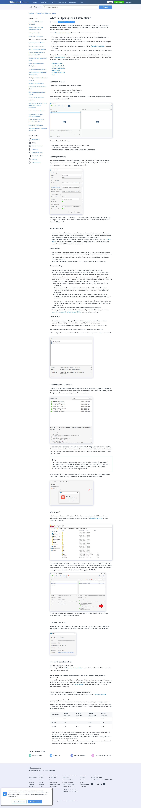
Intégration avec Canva (68, 784)
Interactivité (65, 777)
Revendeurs (83, 786)
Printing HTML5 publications (36, 83)
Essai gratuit (119, 2)
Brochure (41, 782)
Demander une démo (96, 777)
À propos (82, 777)
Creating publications (58, 68)
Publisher (25, 2)
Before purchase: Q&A (34, 33)
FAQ (53, 74)
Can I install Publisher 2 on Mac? (37, 49)
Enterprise (31, 784)
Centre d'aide (52, 777)
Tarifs (30, 780)
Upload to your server (96, 518)
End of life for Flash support (36, 125)
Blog (50, 780)
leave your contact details (74, 668)
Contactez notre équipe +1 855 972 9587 (101, 780)
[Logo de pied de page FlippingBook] (35, 768)
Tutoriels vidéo (53, 786)
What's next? (56, 70)
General (54, 13)
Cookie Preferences (72, 801)
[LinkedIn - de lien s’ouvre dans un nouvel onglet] (101, 784)
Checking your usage (58, 72)
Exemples (31, 782)
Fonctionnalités (33, 777)
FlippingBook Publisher (43, 13)
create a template (60, 57)
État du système (84, 784)
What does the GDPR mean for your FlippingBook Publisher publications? (38, 105)
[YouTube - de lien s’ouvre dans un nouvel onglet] (104, 784)
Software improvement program (37, 111)
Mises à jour (32, 786)
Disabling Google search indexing (37, 69)
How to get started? (58, 66)
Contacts (82, 780)
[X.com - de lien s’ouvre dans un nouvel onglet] (98, 784)
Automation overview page (63, 33)
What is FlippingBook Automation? (38, 39)
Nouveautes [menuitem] (62, 2)
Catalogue (41, 780)
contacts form (79, 684)
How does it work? (57, 63)
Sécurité (82, 782)
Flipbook (41, 777)
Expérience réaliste (67, 780)
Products (31, 13)
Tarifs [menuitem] (53, 2)
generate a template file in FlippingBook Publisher (67, 312)
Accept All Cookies (35, 802)
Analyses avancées (67, 782)
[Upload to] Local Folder (98, 46)
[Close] (51, 789)
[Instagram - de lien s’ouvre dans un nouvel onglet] (95, 784)
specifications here (100, 694)
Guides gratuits (53, 782)
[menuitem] (34, 2)
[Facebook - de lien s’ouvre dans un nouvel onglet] (92, 784)
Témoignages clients (54, 784)
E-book (41, 786)
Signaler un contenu (61, 801)
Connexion (129, 2)
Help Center (34, 7)
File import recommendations (36, 46)
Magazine (41, 784)
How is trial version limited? (36, 36)
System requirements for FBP (36, 43)
